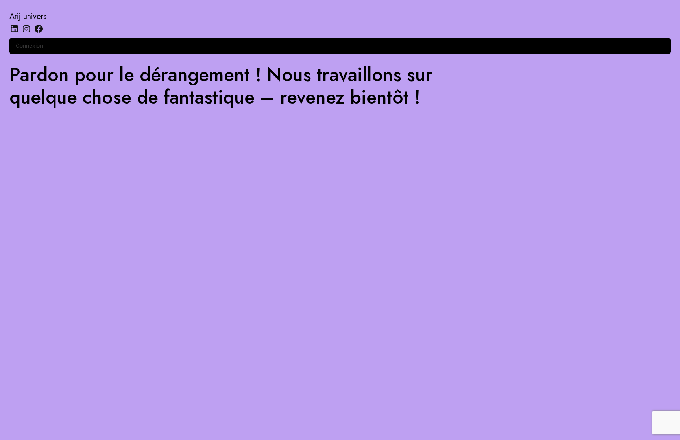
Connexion (29, 45)
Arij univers (27, 16)
